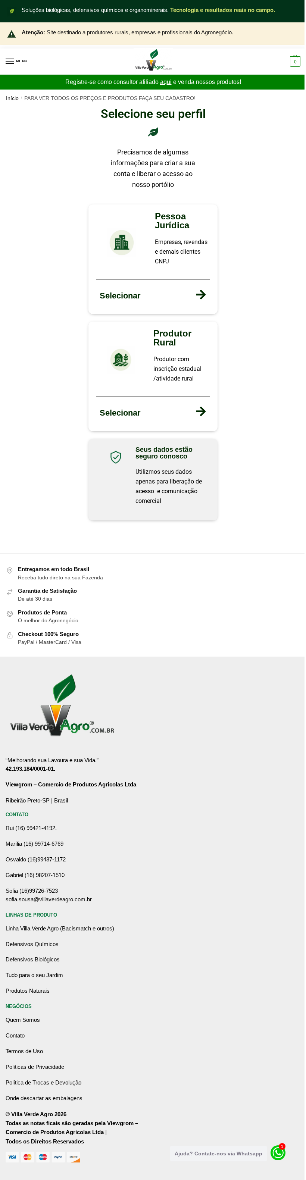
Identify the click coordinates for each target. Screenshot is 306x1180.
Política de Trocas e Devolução (43, 1082)
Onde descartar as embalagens (44, 1098)
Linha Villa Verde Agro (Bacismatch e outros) (60, 928)
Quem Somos (23, 1020)
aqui (166, 82)
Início (12, 98)
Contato (15, 1035)
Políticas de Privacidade (35, 1067)
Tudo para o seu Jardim (34, 975)
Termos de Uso (24, 1051)
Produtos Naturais (28, 990)
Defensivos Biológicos (33, 959)
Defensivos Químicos (32, 944)
